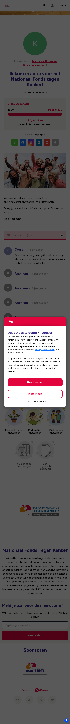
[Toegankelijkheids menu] (66, 720)
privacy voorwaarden (45, 349)
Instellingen (35, 393)
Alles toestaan (35, 382)
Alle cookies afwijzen (35, 402)
